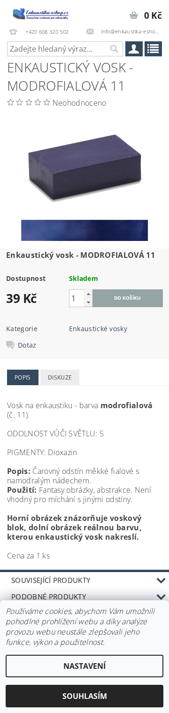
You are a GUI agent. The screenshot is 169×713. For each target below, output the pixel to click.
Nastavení (84, 666)
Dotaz (27, 345)
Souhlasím (84, 696)
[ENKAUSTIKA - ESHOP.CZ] (42, 12)
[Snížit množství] (88, 302)
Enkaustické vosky (98, 328)
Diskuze (60, 377)
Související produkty (50, 580)
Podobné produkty (48, 596)
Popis (23, 377)
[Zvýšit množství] (88, 293)
